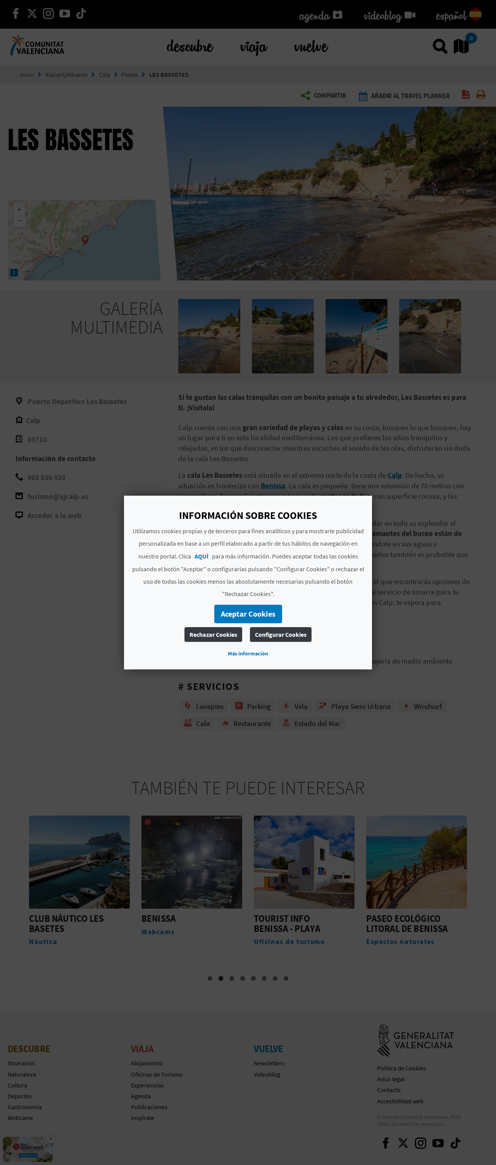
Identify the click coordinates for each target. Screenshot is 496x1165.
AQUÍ (201, 556)
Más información (248, 653)
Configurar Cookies (281, 634)
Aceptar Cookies (248, 614)
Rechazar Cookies (213, 634)
